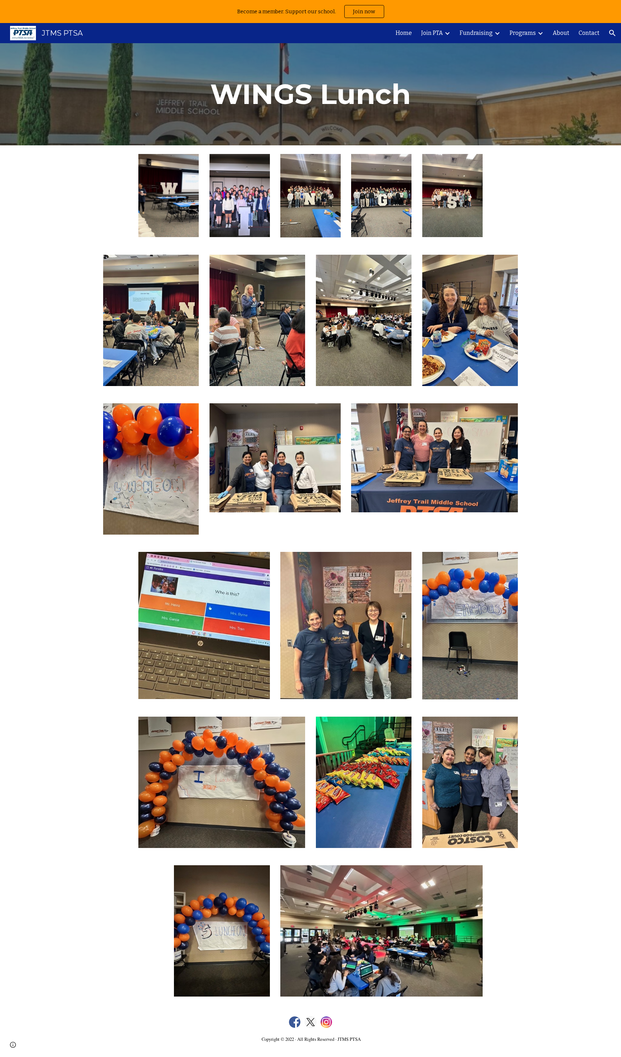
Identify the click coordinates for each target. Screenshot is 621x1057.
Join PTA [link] (432, 33)
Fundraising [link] (476, 33)
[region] (310, 11)
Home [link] (404, 33)
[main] (310, 94)
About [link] (561, 33)
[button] (612, 33)
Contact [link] (589, 33)
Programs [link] (523, 33)
